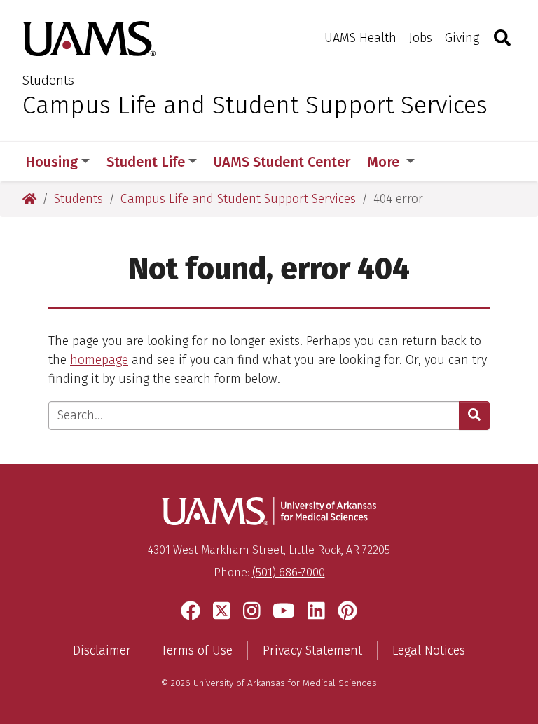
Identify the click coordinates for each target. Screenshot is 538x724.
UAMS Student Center (282, 161)
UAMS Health (360, 38)
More (385, 161)
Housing (51, 161)
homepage (99, 360)
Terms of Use (197, 650)
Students (48, 80)
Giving (462, 38)
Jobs (420, 38)
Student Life (145, 161)
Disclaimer (102, 650)
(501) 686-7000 (288, 572)
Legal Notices (428, 650)
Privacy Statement (312, 650)
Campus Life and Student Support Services (255, 105)
